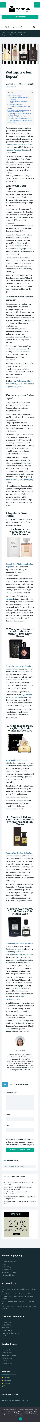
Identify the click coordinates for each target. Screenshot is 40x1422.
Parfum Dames (7, 1322)
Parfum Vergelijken (9, 1261)
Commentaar (11, 1093)
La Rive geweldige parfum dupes (19, 144)
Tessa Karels (11, 87)
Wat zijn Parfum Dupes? (19, 33)
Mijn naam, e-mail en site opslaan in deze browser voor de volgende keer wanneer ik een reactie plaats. (20, 1142)
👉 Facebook (6, 1378)
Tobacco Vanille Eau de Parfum (19, 853)
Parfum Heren (7, 1325)
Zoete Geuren (6, 1361)
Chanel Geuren (7, 1330)
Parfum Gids (6, 1270)
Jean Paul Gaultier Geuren (11, 1333)
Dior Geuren (6, 1328)
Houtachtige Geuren (9, 1355)
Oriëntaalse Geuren (8, 1358)
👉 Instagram (6, 1380)
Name (9, 1114)
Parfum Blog (6, 1267)
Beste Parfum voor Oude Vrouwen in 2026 (16, 1294)
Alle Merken (6, 1336)
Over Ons (5, 1264)
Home (4, 33)
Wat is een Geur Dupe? (14, 96)
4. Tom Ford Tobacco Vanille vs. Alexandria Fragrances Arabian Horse (19, 117)
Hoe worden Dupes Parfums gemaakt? (19, 98)
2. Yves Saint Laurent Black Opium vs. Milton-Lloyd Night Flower (19, 110)
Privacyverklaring (8, 1275)
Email (9, 1125)
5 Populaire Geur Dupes (14, 104)
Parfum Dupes (7, 1364)
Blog (3, 35)
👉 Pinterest (6, 1383)
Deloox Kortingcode (9, 1272)
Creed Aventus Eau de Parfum (18, 944)
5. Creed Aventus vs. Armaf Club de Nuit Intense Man (19, 121)
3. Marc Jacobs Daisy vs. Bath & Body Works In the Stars (19, 114)
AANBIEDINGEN (20, 17)
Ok (20, 1419)
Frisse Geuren (7, 1353)
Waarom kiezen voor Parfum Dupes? (19, 101)
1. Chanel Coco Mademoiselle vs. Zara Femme (19, 107)
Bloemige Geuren (8, 1350)
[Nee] (37, 1415)
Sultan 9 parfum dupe (17, 150)
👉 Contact (5, 1386)
